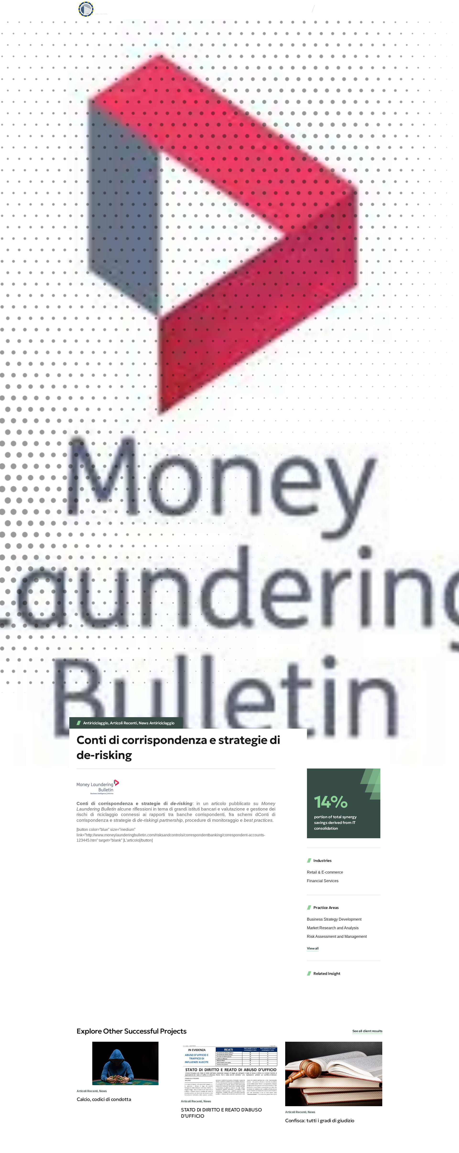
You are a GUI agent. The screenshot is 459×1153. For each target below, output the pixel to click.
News (103, 1091)
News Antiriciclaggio (157, 723)
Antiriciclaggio (96, 723)
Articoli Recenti (123, 723)
